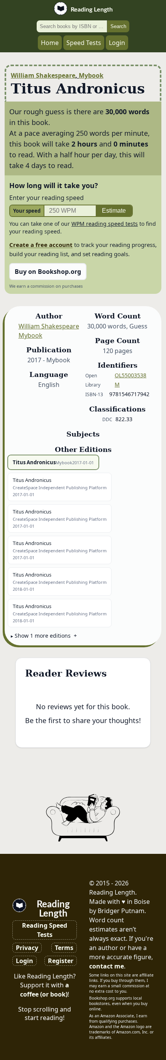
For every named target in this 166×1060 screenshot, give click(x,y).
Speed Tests (83, 42)
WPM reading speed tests (104, 223)
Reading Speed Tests (44, 930)
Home (50, 42)
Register (60, 961)
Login (117, 42)
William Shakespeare (43, 75)
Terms (64, 947)
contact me (106, 966)
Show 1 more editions (43, 635)
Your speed (27, 210)
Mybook (91, 75)
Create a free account (41, 244)
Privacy (27, 947)
